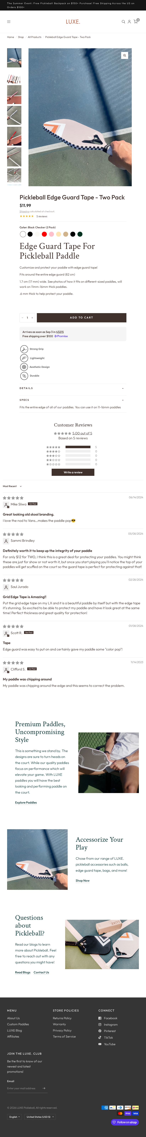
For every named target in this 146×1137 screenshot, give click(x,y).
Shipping (24, 211)
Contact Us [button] (41, 972)
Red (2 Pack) (44, 234)
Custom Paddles (18, 1024)
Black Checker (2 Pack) (23, 234)
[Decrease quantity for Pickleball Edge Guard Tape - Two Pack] (22, 317)
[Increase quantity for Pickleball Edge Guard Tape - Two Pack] (32, 317)
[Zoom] (124, 55)
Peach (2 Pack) (58, 234)
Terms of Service (64, 1036)
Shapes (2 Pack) (65, 234)
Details (26, 388)
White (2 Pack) (37, 234)
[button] (53, 447)
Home (10, 37)
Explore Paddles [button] (26, 802)
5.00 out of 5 (82, 433)
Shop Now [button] (83, 880)
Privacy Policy (62, 1030)
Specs (24, 400)
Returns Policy (62, 1018)
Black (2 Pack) (30, 234)
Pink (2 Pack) (51, 234)
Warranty (59, 1024)
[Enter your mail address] (44, 1088)
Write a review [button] (73, 472)
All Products (34, 37)
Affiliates (13, 1036)
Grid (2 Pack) (72, 234)
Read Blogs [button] (22, 972)
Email (10, 1081)
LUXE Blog (14, 1030)
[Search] (123, 22)
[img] (13, 498)
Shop (21, 37)
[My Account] (129, 22)
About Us (13, 1018)
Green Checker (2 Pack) (80, 234)
